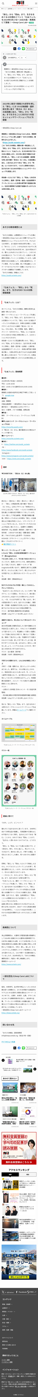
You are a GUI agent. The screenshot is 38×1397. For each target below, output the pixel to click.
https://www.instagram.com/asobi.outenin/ (18, 456)
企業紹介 (5, 1308)
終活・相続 (5, 1323)
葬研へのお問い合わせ (9, 1345)
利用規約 (5, 1348)
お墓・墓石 (5, 1319)
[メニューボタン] (36, 3)
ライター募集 (6, 1360)
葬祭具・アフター (7, 1312)
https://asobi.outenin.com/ (11, 275)
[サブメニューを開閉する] (11, 1304)
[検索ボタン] (3, 3)
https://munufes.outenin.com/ (13, 438)
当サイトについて (7, 1338)
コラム (4, 1326)
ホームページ (21, 710)
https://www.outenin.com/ (11, 964)
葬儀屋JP (11, 1376)
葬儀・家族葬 (6, 1304)
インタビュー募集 (7, 1362)
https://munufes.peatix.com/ (12, 427)
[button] (14, 48)
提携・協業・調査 (7, 1330)
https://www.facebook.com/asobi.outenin (17, 450)
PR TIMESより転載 (8, 1042)
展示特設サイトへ (10, 544)
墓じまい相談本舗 (20, 1386)
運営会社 (5, 1341)
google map (9, 395)
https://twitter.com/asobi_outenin (17, 444)
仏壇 (3, 1315)
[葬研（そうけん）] (20, 2)
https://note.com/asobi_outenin (19, 458)
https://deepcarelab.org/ (11, 1013)
